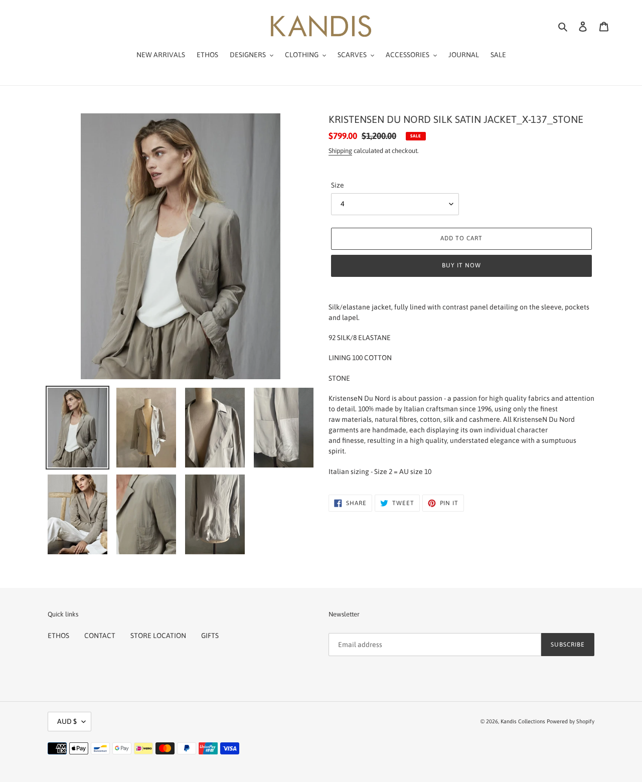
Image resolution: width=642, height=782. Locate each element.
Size (337, 185)
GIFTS (210, 636)
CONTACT (99, 636)
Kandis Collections (523, 721)
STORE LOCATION (158, 636)
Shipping (340, 150)
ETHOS (58, 636)
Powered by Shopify (570, 721)
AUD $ (67, 721)
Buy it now (461, 265)
